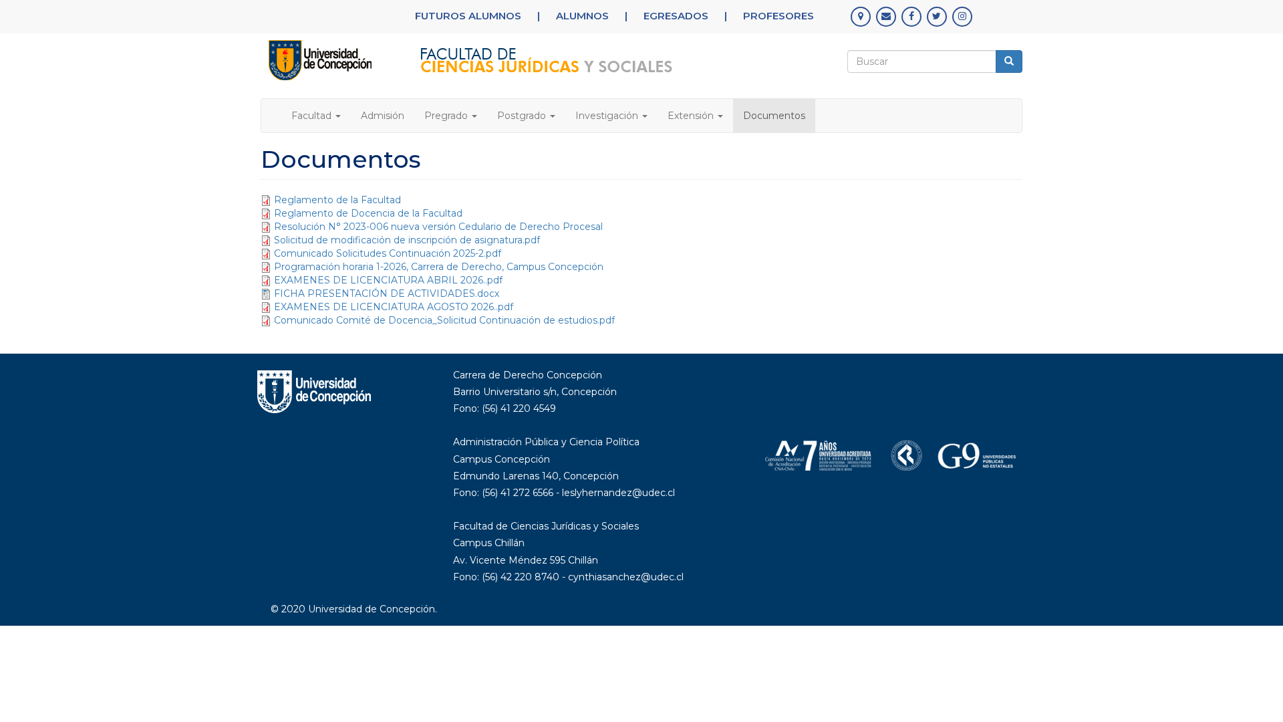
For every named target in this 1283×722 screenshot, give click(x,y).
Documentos (774, 116)
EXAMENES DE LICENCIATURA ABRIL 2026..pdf (388, 280)
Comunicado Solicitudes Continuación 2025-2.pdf (387, 253)
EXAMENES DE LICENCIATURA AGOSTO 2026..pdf (393, 307)
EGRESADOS (676, 15)
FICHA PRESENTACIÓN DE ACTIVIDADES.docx (386, 293)
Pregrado (447, 116)
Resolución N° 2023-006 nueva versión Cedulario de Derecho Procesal (438, 227)
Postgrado (523, 116)
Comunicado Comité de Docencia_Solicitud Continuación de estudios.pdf (444, 320)
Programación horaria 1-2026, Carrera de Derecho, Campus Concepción (438, 267)
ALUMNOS (582, 15)
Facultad (312, 116)
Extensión (692, 116)
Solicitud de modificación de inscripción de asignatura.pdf (407, 240)
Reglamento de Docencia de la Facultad (368, 213)
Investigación (608, 116)
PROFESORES (778, 15)
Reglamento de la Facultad (337, 200)
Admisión (382, 116)
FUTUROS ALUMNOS (468, 15)
